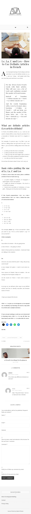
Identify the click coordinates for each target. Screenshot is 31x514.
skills (21, 337)
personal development (12, 337)
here (6, 303)
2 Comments (26, 341)
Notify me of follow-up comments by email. (13, 469)
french (3, 337)
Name (3, 415)
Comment (4, 444)
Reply (28, 372)
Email (3, 422)
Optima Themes (19, 511)
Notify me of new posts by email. (10, 474)
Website (4, 430)
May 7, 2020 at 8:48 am (17, 390)
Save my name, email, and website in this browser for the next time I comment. (15, 440)
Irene (4, 341)
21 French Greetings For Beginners (15, 360)
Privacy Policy (5, 503)
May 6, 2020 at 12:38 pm (13, 374)
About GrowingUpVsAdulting (9, 496)
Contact (3, 500)
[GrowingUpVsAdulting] (15, 12)
